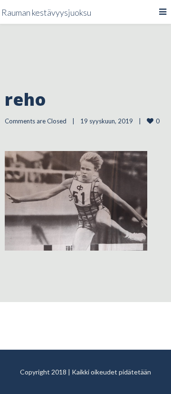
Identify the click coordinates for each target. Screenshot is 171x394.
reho (25, 99)
